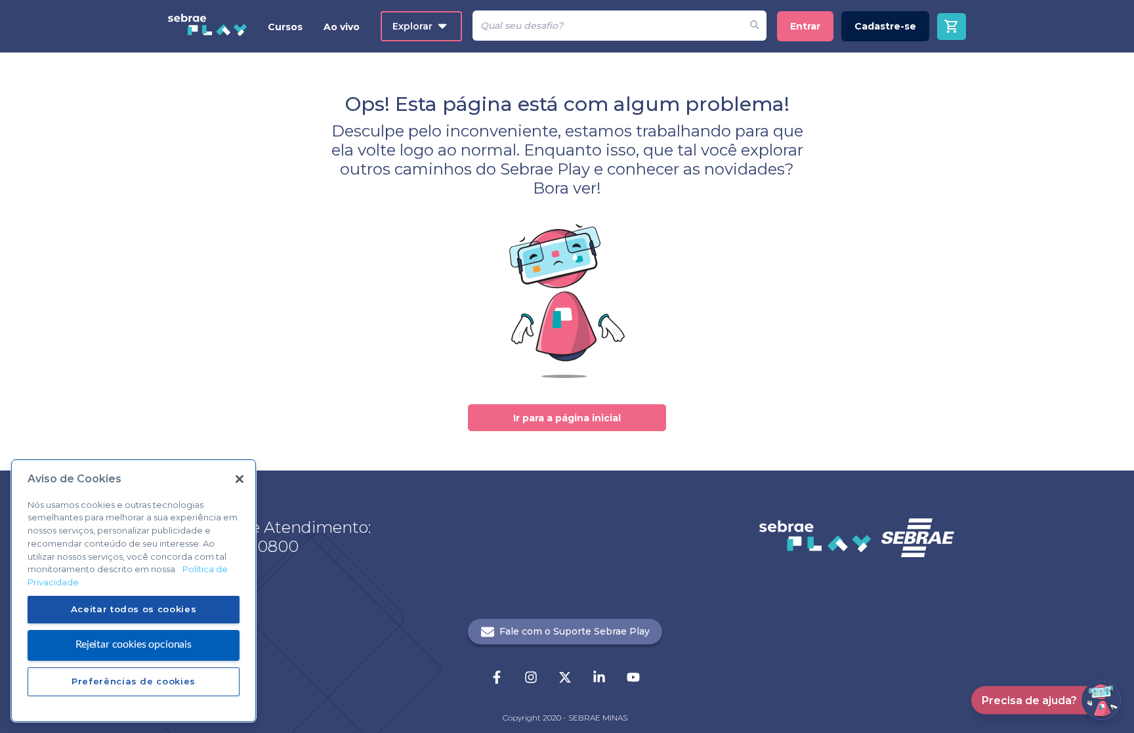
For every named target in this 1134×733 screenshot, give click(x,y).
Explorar (412, 26)
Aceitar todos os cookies (134, 609)
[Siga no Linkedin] (599, 678)
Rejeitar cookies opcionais (133, 644)
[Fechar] (239, 479)
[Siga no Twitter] (565, 678)
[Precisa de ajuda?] (1101, 700)
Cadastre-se (885, 26)
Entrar (805, 26)
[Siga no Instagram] (530, 678)
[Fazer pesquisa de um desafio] (754, 25)
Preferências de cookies (134, 681)
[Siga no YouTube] (633, 678)
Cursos (285, 27)
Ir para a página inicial (567, 418)
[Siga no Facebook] (496, 678)
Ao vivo (342, 27)
